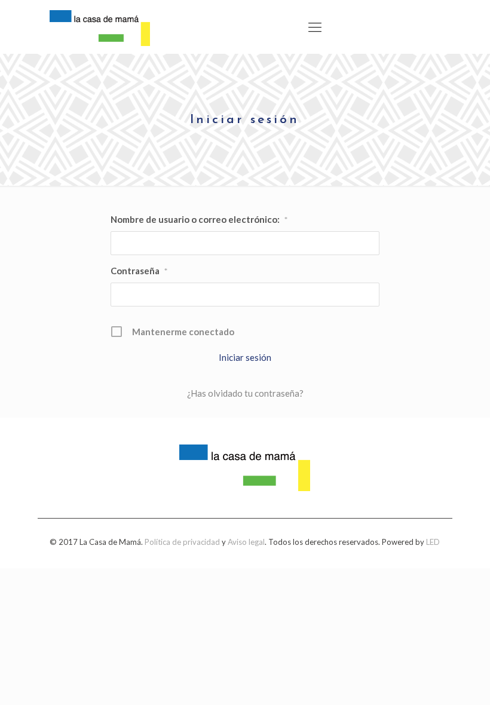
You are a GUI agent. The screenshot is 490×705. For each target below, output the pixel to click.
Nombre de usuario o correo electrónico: (199, 219)
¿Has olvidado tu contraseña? (245, 393)
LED (433, 542)
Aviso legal (246, 542)
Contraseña (139, 270)
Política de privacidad (182, 542)
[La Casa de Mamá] (100, 27)
